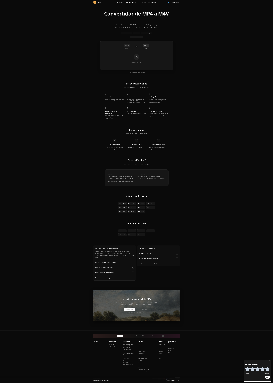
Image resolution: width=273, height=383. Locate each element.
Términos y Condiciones (144, 372)
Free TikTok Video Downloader (127, 350)
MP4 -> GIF (150, 207)
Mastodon (161, 356)
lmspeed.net (171, 355)
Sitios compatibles (142, 358)
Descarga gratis (175, 2)
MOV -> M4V (131, 231)
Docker (140, 360)
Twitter (160, 349)
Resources (143, 2)
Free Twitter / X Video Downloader (128, 357)
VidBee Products (172, 346)
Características (142, 351)
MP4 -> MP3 (122, 211)
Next (267, 377)
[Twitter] (168, 2)
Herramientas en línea (131, 2)
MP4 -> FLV (131, 207)
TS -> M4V (140, 235)
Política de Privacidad (143, 369)
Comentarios (162, 344)
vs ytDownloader (113, 349)
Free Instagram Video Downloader (128, 354)
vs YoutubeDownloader (114, 346)
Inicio (139, 344)
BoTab (169, 352)
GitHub (140, 367)
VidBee (95, 342)
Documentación (152, 2)
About (139, 346)
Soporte (161, 358)
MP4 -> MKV (141, 203)
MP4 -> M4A (131, 211)
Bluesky (160, 353)
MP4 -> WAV (141, 211)
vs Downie (111, 344)
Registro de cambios (143, 362)
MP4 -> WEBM (122, 203)
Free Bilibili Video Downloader (127, 361)
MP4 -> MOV (131, 203)
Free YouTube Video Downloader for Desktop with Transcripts (129, 346)
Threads (161, 351)
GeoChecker (171, 348)
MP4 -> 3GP (122, 207)
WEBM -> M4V (122, 231)
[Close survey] (270, 361)
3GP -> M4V (122, 235)
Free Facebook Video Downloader (128, 365)
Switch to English (171, 380)
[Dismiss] (178, 380)
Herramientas (141, 353)
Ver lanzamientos (143, 309)
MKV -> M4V (141, 231)
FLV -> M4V (131, 235)
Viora (169, 350)
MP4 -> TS (140, 207)
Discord (160, 346)
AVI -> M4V (150, 231)
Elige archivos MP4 (136, 62)
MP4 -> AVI (150, 203)
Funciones (119, 2)
